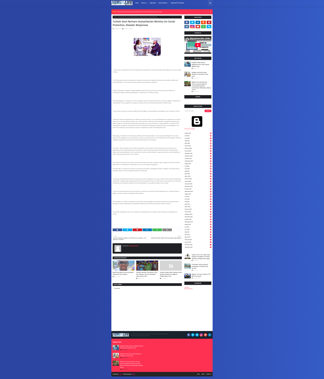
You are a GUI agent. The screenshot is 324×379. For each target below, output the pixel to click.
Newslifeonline (118, 28)
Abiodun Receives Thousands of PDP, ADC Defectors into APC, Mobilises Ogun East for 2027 (139, 11)
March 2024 (198, 206)
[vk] (186, 26)
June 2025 (198, 168)
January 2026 (198, 151)
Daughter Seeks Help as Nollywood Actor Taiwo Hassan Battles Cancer (200, 64)
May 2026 (198, 140)
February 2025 (198, 178)
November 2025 (198, 156)
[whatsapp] (203, 26)
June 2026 (198, 138)
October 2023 (198, 219)
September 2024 (198, 191)
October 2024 (198, 189)
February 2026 (198, 148)
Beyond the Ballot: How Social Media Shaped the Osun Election (123, 273)
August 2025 (198, 163)
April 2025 (198, 173)
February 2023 (198, 239)
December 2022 (198, 244)
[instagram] (192, 26)
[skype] (209, 26)
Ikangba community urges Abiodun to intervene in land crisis (200, 74)
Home (115, 17)
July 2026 (198, 135)
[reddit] (203, 22)
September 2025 (198, 161)
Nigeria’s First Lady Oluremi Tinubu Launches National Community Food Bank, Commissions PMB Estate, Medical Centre (201, 85)
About (203, 374)
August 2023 (198, 224)
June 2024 (198, 199)
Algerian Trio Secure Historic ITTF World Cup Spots (201, 275)
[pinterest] (209, 22)
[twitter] (192, 22)
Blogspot (120, 374)
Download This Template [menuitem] (177, 3)
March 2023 (198, 237)
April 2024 (198, 204)
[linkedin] (197, 22)
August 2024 (198, 194)
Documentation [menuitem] (163, 3)
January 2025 (198, 181)
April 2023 (198, 234)
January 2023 (198, 242)
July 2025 (198, 166)
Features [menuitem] (143, 3)
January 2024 (198, 211)
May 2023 (198, 232)
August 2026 (198, 133)
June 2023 (198, 229)
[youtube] (197, 26)
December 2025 (198, 153)
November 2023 (198, 216)
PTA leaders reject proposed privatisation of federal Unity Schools (200, 266)
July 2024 (198, 196)
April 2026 (198, 143)
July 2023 (198, 227)
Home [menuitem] (137, 3)
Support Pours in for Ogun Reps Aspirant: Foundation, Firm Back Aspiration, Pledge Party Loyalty (201, 256)
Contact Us (208, 374)
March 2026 (198, 145)
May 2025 (198, 171)
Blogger (133, 374)
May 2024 (198, 201)
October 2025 (198, 158)
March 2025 (198, 176)
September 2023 (198, 221)
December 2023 (198, 214)
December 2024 (198, 183)
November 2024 (198, 186)
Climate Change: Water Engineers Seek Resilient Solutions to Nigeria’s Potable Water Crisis (171, 274)
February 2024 (198, 209)
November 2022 (198, 247)
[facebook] (186, 22)
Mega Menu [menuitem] (153, 3)
